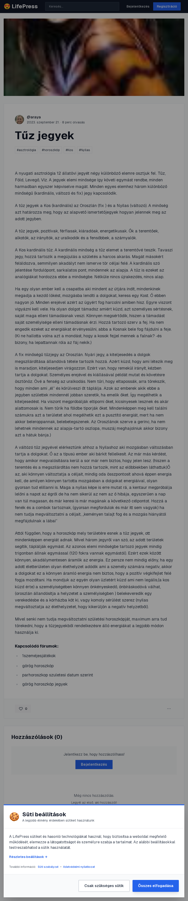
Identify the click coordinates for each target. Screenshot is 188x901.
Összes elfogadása (155, 886)
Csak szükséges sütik (104, 886)
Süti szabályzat (48, 866)
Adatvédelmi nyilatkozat (79, 866)
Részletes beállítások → (28, 857)
